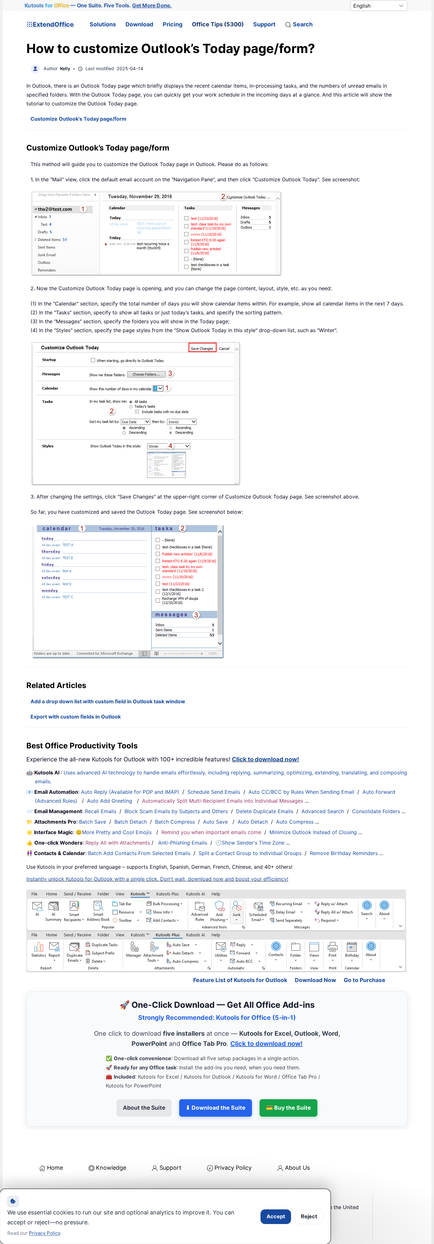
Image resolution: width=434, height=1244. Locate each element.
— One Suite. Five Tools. (98, 5)
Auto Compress (295, 822)
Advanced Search (323, 811)
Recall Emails (100, 811)
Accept (276, 1216)
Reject (309, 1216)
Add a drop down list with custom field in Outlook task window (108, 701)
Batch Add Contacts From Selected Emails (139, 853)
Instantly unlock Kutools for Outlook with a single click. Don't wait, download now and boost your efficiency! (157, 879)
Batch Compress (175, 822)
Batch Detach (130, 822)
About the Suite (144, 1107)
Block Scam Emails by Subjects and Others (176, 811)
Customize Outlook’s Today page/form (78, 119)
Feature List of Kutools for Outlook (240, 980)
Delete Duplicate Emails (264, 811)
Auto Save (215, 822)
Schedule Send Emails (213, 792)
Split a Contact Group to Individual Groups (250, 853)
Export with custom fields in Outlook (76, 716)
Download (139, 24)
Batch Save (92, 822)
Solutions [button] (103, 24)
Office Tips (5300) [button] (218, 24)
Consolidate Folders (376, 811)
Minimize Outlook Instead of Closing (313, 832)
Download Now (315, 980)
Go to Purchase (364, 980)
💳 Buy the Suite (288, 1107)
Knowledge (111, 1167)
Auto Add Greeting (110, 801)
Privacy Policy (233, 1167)
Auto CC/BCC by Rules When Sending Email (301, 792)
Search (303, 24)
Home (55, 1167)
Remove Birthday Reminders (344, 853)
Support (264, 24)
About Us (297, 1167)
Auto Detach (253, 822)
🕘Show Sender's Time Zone (249, 842)
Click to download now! (265, 759)
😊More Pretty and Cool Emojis (114, 832)
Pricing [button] (172, 24)
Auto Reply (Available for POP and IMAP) (130, 792)
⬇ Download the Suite (216, 1107)
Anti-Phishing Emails (182, 842)
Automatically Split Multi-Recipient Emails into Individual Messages (222, 801)
